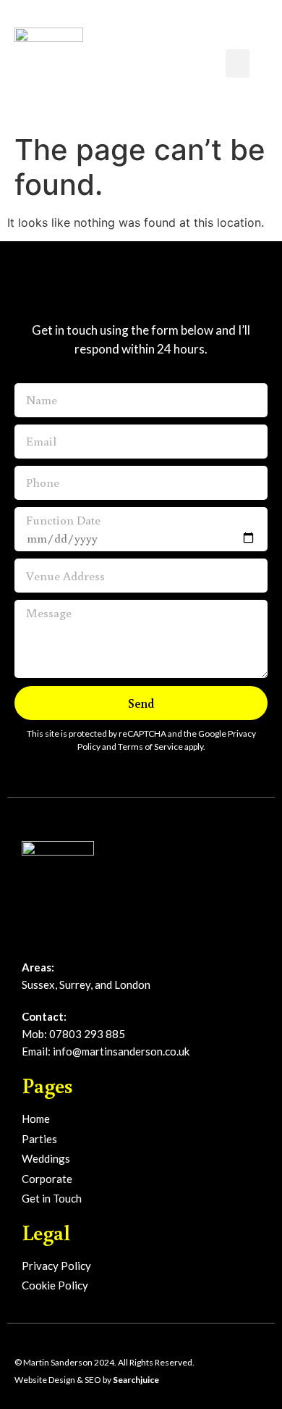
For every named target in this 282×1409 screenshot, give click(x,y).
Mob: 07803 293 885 (73, 1033)
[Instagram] (53, 937)
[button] (237, 63)
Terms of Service (150, 746)
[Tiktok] (78, 937)
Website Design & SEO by (86, 1379)
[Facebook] (28, 937)
